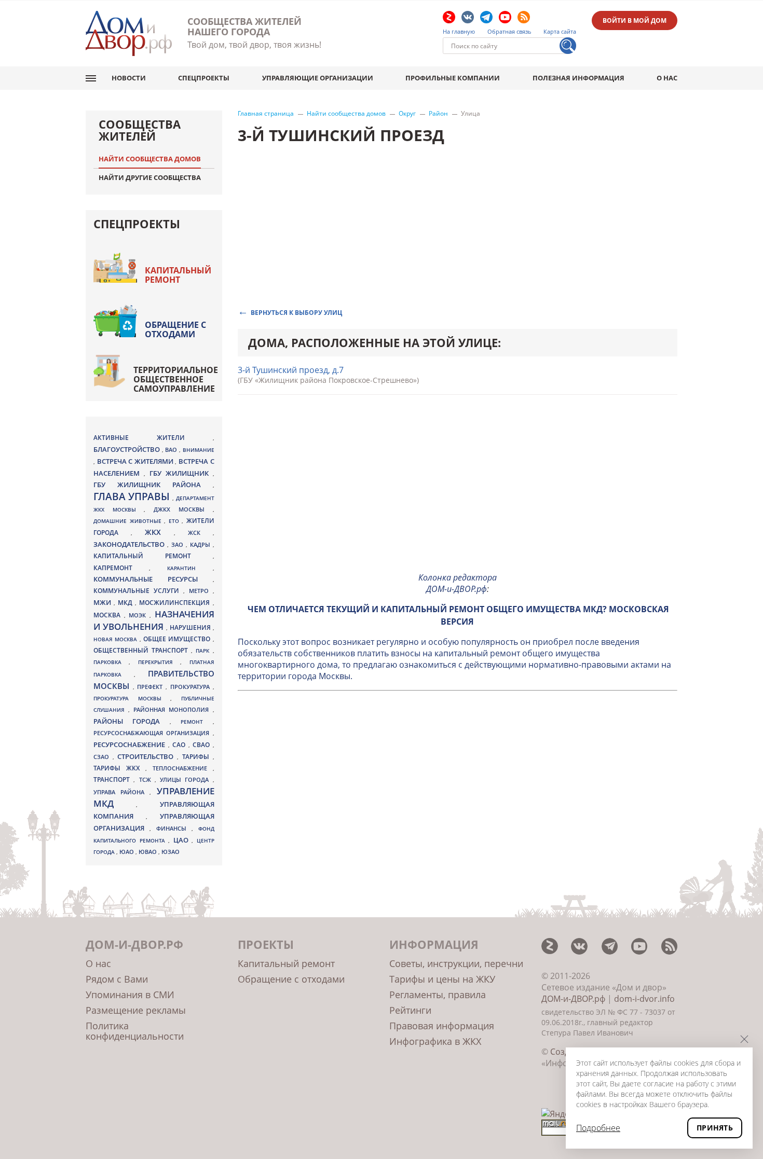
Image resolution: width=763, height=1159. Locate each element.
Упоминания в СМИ (130, 994)
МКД (126, 602)
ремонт (196, 721)
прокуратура (191, 687)
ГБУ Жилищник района (153, 484)
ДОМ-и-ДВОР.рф (573, 998)
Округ (407, 114)
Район (438, 114)
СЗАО (103, 757)
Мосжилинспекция (175, 602)
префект (151, 687)
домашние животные (128, 521)
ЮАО (127, 852)
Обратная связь (509, 32)
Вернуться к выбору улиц (296, 312)
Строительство (147, 756)
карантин (189, 568)
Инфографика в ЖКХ (435, 1041)
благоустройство (127, 449)
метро (201, 591)
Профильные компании (452, 77)
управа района (121, 792)
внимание (198, 449)
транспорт (113, 779)
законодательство (130, 544)
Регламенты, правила (437, 994)
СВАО (203, 744)
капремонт (121, 567)
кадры (201, 544)
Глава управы (132, 496)
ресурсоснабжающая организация (153, 733)
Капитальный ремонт (178, 275)
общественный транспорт (142, 650)
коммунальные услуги (138, 590)
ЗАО (178, 544)
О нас (667, 77)
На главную (459, 32)
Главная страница (266, 114)
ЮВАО (148, 852)
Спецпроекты (203, 77)
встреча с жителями (136, 461)
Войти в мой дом (634, 20)
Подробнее (598, 1128)
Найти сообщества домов (346, 114)
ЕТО (175, 521)
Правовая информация (441, 1025)
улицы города (186, 779)
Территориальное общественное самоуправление (175, 379)
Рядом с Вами (117, 979)
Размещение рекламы (136, 1010)
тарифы (197, 756)
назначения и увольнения (153, 620)
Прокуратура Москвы (131, 698)
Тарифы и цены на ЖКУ (442, 979)
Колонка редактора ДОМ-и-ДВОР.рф (457, 583)
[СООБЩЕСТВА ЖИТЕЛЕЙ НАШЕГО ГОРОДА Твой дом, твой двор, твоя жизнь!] (129, 33)
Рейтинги (410, 1010)
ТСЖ (147, 779)
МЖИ (103, 602)
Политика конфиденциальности (135, 1030)
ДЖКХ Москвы (183, 509)
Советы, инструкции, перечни (456, 963)
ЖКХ (159, 532)
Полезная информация (578, 77)
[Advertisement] (458, 490)
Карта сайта (559, 32)
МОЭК (139, 615)
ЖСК (200, 532)
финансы (174, 828)
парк (204, 650)
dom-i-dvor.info (644, 998)
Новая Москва (116, 639)
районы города (131, 721)
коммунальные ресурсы (153, 579)
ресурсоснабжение (130, 744)
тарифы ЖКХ (119, 768)
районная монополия (172, 709)
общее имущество (178, 639)
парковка (111, 662)
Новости (129, 77)
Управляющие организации (317, 77)
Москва (108, 615)
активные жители (153, 437)
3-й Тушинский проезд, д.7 (291, 370)
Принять (715, 1128)
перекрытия (159, 662)
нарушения (191, 627)
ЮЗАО (170, 852)
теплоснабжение (183, 768)
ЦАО (182, 840)
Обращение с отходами (175, 329)
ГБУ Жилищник (181, 473)
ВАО (172, 449)
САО (180, 745)
